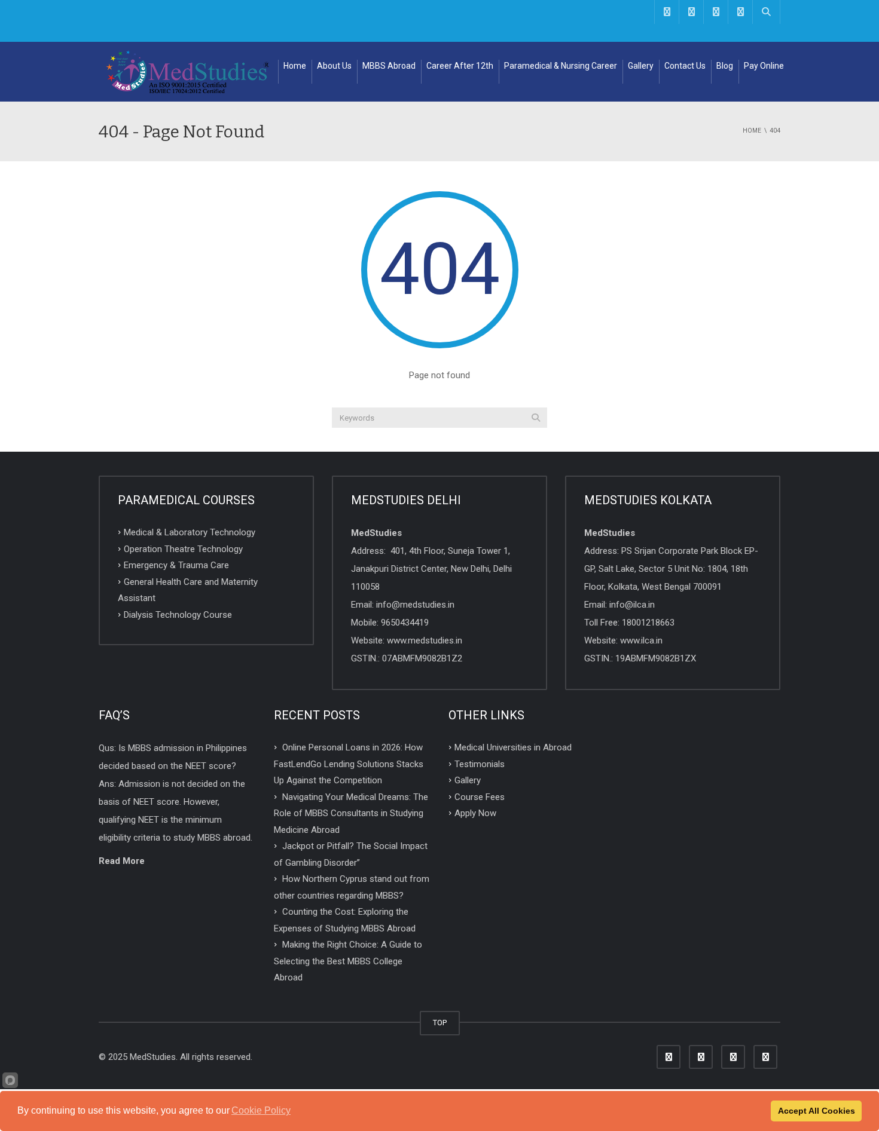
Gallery (641, 66)
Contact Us (685, 66)
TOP (440, 1022)
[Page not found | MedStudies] (188, 71)
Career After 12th (459, 66)
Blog (724, 66)
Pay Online (764, 66)
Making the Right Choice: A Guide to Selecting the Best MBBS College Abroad (348, 961)
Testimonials (479, 763)
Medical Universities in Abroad (513, 747)
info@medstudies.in (415, 604)
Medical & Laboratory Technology (189, 532)
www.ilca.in (641, 640)
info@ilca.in (632, 604)
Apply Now (475, 813)
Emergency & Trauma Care (176, 565)
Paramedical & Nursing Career (560, 66)
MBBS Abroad (389, 66)
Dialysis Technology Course (178, 614)
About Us (334, 66)
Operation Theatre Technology (183, 548)
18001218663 (648, 622)
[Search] (535, 417)
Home (294, 66)
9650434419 (405, 622)
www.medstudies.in (424, 640)
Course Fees (479, 796)
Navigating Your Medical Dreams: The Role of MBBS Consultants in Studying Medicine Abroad (351, 813)
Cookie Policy (261, 1110)
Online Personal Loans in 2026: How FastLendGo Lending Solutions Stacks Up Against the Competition (348, 764)
